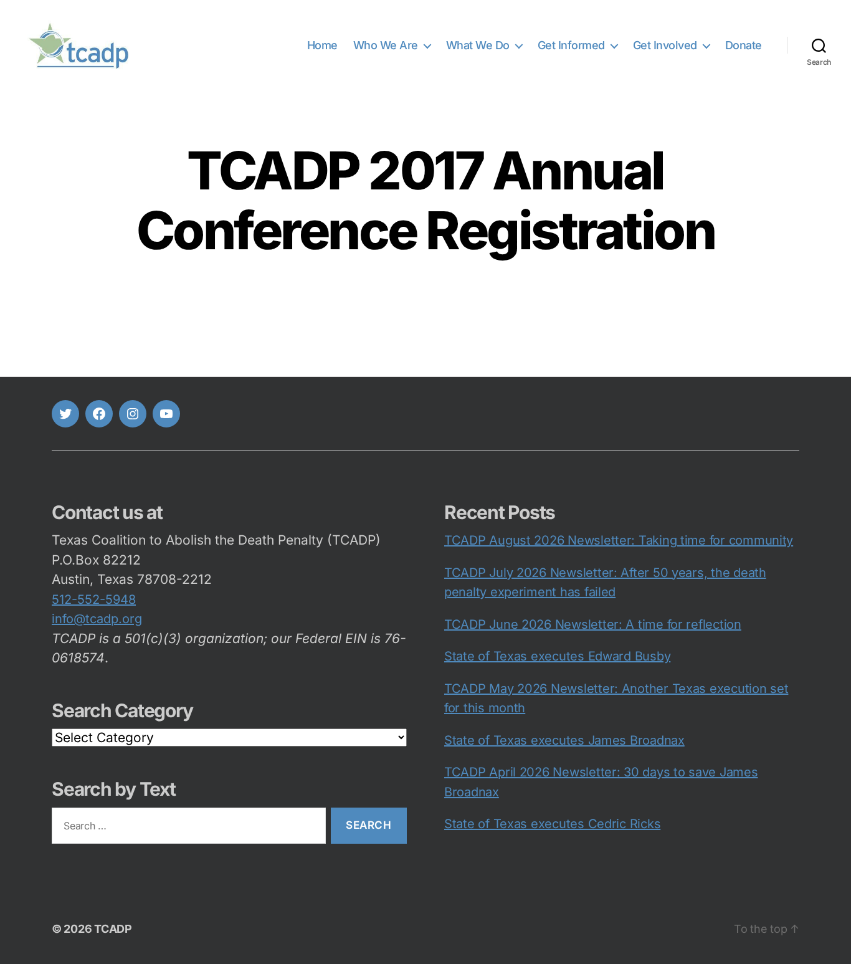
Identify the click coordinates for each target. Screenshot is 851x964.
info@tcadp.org (97, 618)
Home (322, 45)
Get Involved (665, 45)
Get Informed (571, 45)
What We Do (478, 45)
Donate (743, 45)
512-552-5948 (94, 599)
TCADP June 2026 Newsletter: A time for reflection (592, 624)
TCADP (113, 928)
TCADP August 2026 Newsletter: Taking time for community (618, 540)
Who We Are (385, 45)
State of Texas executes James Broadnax (564, 740)
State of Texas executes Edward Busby (557, 656)
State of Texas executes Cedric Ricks (552, 823)
